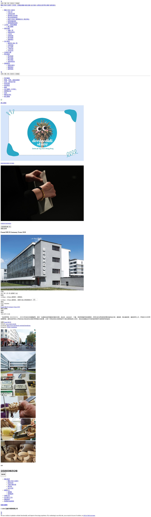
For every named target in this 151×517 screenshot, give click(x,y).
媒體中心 (7, 490)
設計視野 (10, 47)
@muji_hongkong (12, 327)
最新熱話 (10, 67)
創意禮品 (7, 85)
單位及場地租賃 (12, 17)
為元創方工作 (8, 497)
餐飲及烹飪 (7, 94)
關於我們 (7, 479)
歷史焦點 (10, 58)
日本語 (17, 3)
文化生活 (10, 50)
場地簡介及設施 (12, 15)
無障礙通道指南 (12, 23)
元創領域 (10, 45)
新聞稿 (10, 492)
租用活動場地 (12, 21)
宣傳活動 (10, 36)
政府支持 (10, 483)
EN (2, 3)
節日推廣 (10, 37)
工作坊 (10, 34)
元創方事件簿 (12, 484)
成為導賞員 (11, 61)
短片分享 (10, 488)
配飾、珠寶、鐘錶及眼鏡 (12, 80)
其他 (5, 93)
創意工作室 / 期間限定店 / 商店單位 (18, 19)
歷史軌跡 (10, 56)
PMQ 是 (10, 12)
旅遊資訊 (10, 39)
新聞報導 (10, 494)
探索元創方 (11, 65)
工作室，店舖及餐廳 (18, 5)
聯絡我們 (7, 499)
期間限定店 (7, 91)
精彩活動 (27, 5)
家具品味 (7, 83)
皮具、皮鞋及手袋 (9, 82)
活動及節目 (11, 32)
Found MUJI (7, 322)
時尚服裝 (7, 78)
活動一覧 (10, 30)
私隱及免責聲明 (9, 501)
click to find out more (89, 515)
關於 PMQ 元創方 (6, 5)
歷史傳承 (47, 5)
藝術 (5, 87)
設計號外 (33, 5)
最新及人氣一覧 (12, 43)
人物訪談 (10, 48)
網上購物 (10, 26)
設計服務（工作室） (10, 89)
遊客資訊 (52, 5)
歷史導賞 (10, 59)
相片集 (10, 486)
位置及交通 (40, 5)
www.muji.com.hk (11, 324)
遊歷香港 (10, 69)
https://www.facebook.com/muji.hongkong (18, 325)
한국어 (12, 3)
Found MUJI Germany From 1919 (10, 307)
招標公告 (7, 495)
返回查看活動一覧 (5, 226)
